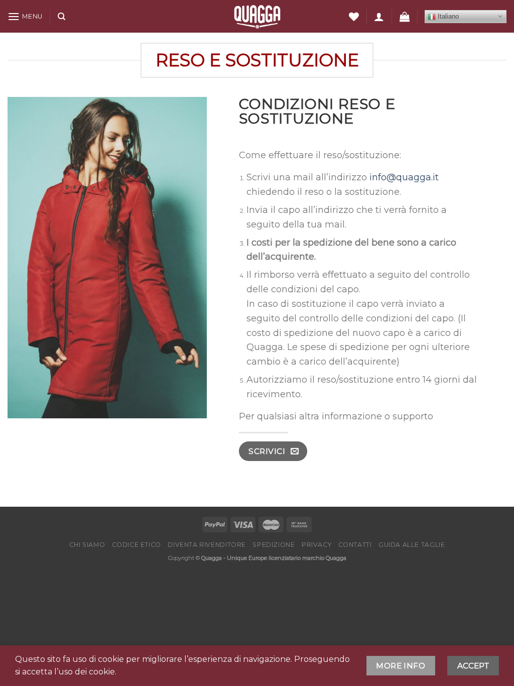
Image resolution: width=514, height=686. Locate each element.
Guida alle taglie (411, 544)
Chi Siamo (87, 544)
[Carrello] (405, 17)
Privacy (316, 544)
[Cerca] (61, 16)
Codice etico (136, 544)
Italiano (447, 16)
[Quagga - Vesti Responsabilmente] (257, 16)
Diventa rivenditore (207, 544)
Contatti (355, 544)
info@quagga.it (404, 177)
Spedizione (273, 544)
